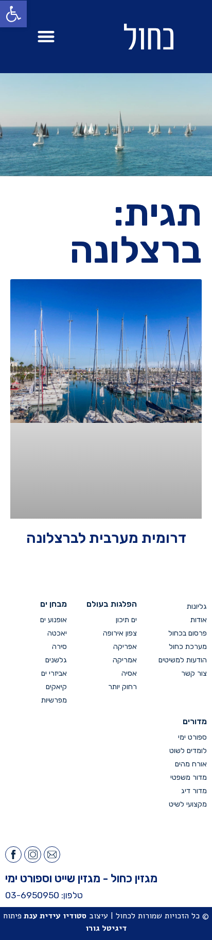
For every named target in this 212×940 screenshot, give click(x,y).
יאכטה (57, 633)
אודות (198, 620)
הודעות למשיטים (182, 660)
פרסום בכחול (187, 633)
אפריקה (125, 646)
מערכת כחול (188, 646)
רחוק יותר (122, 686)
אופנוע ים (53, 620)
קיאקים (56, 686)
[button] (46, 36)
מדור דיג (194, 791)
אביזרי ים (54, 673)
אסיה (129, 673)
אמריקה (125, 660)
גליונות (197, 606)
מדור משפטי (188, 777)
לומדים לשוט (188, 750)
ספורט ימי (192, 737)
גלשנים (56, 660)
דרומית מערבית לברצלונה (106, 537)
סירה (59, 646)
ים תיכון (126, 620)
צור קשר (194, 673)
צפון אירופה (120, 633)
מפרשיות (54, 700)
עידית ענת (42, 915)
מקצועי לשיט (188, 804)
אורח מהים (191, 764)
